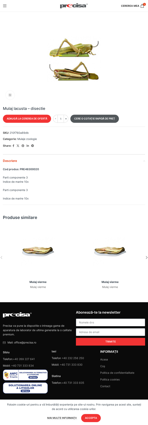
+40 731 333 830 (71, 364)
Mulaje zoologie (27, 139)
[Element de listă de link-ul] (37, 342)
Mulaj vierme (37, 282)
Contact (105, 386)
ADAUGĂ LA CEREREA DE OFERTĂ (27, 118)
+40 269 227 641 (24, 359)
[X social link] (17, 145)
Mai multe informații (62, 417)
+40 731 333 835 (73, 382)
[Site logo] (74, 5)
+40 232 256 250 (73, 358)
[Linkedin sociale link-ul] (27, 145)
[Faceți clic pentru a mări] (10, 95)
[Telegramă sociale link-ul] (32, 145)
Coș (102, 366)
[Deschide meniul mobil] (5, 6)
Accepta (91, 417)
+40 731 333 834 (22, 365)
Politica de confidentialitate (117, 372)
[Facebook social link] (13, 145)
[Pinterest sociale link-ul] (22, 145)
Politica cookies (110, 379)
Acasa (104, 359)
